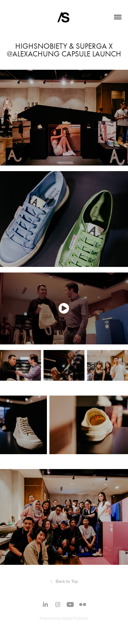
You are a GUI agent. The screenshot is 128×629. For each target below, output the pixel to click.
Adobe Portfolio (74, 618)
